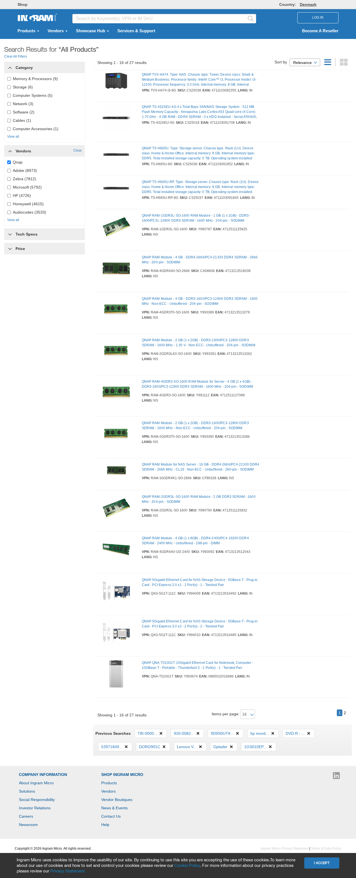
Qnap (18, 162)
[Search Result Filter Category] (10, 66)
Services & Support (136, 31)
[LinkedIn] (336, 777)
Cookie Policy (187, 865)
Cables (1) (22, 120)
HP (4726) (22, 195)
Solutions (27, 791)
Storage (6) (23, 87)
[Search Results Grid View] (344, 63)
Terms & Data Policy (326, 848)
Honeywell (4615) (28, 204)
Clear (77, 150)
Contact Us (111, 816)
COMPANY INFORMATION (43, 774)
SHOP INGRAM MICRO (122, 774)
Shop (23, 4)
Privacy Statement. (68, 870)
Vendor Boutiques (116, 799)
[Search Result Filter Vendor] (10, 149)
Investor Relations (35, 808)
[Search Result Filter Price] (10, 248)
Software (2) (23, 112)
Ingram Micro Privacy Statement (284, 848)
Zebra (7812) (24, 179)
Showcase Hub (91, 31)
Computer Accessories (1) (35, 129)
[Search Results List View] (328, 63)
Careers (26, 816)
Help (105, 824)
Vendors (56, 31)
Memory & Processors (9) (35, 78)
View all (13, 136)
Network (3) (23, 104)
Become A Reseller (320, 31)
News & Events (114, 808)
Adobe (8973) (25, 170)
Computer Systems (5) (33, 95)
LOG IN (317, 17)
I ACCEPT (322, 863)
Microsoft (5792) (27, 187)
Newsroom (28, 824)
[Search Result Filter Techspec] (10, 232)
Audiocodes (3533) (29, 212)
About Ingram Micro (36, 783)
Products (27, 31)
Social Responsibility (37, 799)
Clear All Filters (15, 56)
